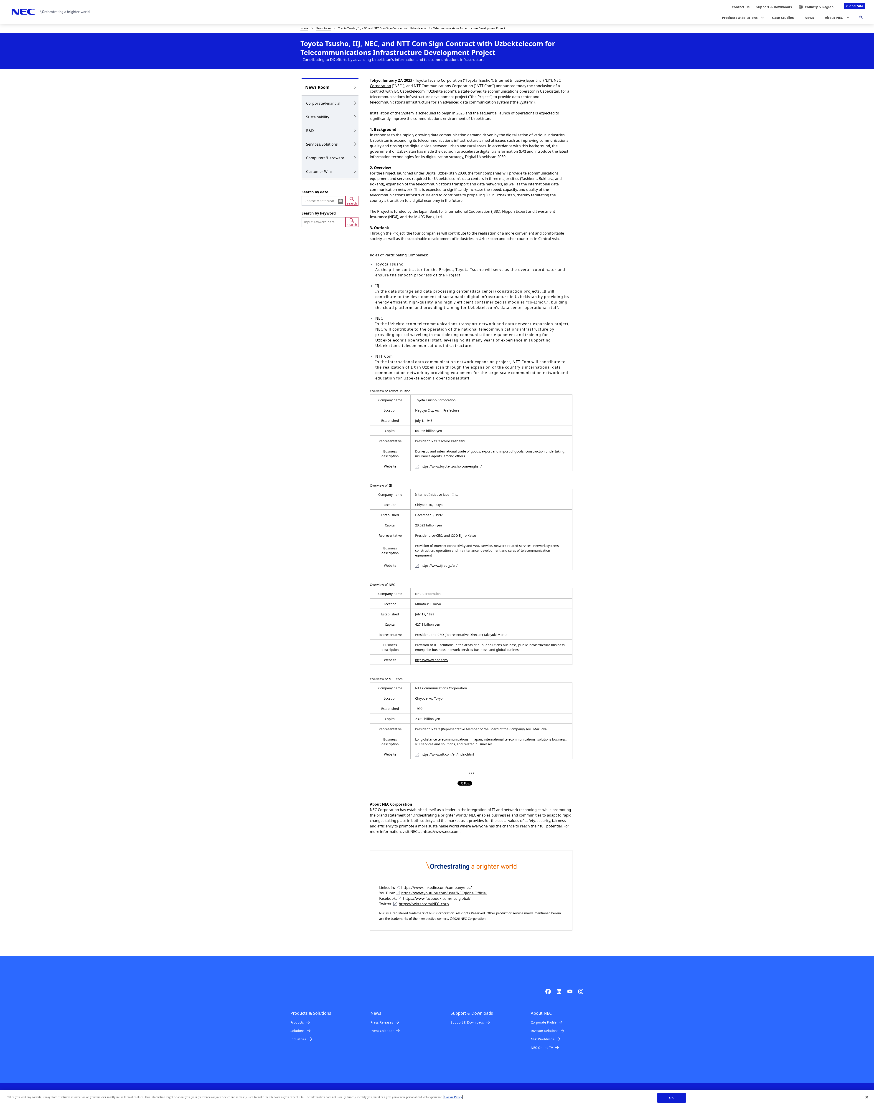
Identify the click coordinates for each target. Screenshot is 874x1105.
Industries (298, 1039)
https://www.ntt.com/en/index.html (447, 754)
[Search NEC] (861, 18)
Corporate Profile (543, 1022)
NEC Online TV (542, 1047)
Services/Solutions (322, 144)
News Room (323, 28)
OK (671, 1098)
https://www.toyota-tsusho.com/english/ (451, 466)
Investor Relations (544, 1031)
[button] (741, 18)
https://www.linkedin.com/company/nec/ (436, 887)
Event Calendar (382, 1031)
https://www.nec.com (441, 831)
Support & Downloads (467, 1022)
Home (304, 28)
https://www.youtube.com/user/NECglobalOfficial (444, 892)
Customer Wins (319, 171)
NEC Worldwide (542, 1039)
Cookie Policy (453, 1097)
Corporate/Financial (323, 103)
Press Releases (382, 1022)
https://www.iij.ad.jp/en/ (439, 565)
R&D (310, 130)
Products (297, 1022)
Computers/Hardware (325, 157)
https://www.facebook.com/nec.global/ (436, 898)
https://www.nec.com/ (431, 660)
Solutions (297, 1031)
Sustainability (317, 116)
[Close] (867, 1097)
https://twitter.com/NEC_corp (424, 903)
